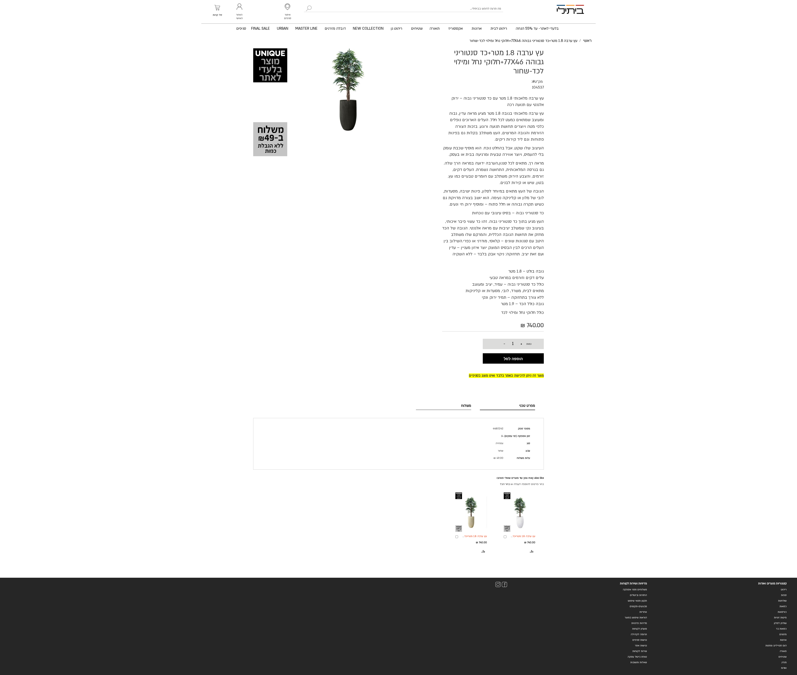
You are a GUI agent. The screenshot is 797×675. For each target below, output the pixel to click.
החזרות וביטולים (638, 595)
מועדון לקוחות (639, 628)
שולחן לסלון (780, 623)
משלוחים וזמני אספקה (635, 589)
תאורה (783, 651)
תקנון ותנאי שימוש (637, 600)
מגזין (784, 662)
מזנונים (783, 634)
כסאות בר (781, 628)
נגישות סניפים (639, 640)
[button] (531, 551)
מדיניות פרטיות (639, 623)
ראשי (587, 40)
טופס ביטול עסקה (637, 656)
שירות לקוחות (639, 651)
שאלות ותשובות (638, 662)
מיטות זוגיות (780, 617)
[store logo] (570, 12)
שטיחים (783, 656)
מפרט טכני (527, 405)
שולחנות (782, 600)
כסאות (783, 606)
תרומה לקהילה (639, 634)
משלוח (466, 405)
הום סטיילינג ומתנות (776, 645)
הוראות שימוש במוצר (636, 617)
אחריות (643, 612)
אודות (784, 668)
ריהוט (784, 589)
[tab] (507, 405)
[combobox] (403, 8)
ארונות (783, 640)
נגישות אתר (641, 645)
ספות (784, 595)
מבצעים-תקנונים (638, 606)
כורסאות (782, 612)
